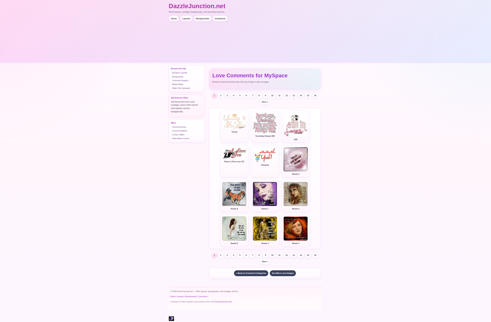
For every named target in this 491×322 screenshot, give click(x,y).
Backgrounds (202, 18)
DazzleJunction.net (197, 6)
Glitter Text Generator (181, 88)
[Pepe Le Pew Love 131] (234, 153)
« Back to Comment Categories (251, 273)
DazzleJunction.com (223, 302)
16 (315, 95)
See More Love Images (283, 273)
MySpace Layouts (179, 73)
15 (308, 95)
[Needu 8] (234, 194)
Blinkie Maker (177, 84)
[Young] (234, 121)
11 (279, 95)
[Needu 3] (295, 228)
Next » (265, 102)
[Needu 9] (295, 159)
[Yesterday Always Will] (265, 123)
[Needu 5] (234, 228)
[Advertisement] (245, 41)
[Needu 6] (295, 194)
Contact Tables (178, 134)
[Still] (295, 125)
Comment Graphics (180, 80)
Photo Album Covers (180, 138)
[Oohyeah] (265, 154)
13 (294, 95)
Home (174, 18)
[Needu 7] (265, 194)
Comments (220, 18)
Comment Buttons (179, 131)
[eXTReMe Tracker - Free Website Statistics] (171, 320)
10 (272, 95)
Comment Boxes (179, 127)
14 (301, 95)
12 (286, 95)
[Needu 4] (265, 228)
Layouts (186, 18)
